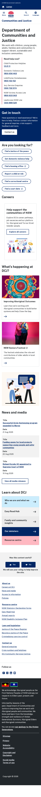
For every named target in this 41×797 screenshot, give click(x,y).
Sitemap (6, 736)
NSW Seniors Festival (16, 348)
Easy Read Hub (12, 511)
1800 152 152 (10, 81)
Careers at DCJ (8, 587)
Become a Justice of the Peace (15, 633)
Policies (5, 598)
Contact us (9, 132)
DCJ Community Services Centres (16, 654)
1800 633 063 (10, 95)
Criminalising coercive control (14, 636)
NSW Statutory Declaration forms (16, 608)
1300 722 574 (10, 88)
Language (35, 13)
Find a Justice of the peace (17, 151)
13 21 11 (7, 66)
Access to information (11, 594)
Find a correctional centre (16, 181)
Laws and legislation (11, 626)
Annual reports (8, 615)
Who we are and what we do (17, 501)
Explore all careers (17, 232)
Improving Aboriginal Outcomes (19, 301)
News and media (9, 591)
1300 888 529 (10, 103)
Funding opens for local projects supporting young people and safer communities (18, 445)
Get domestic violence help (17, 159)
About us (6, 583)
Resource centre (13, 540)
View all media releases (15, 481)
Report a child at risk (14, 174)
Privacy (6, 741)
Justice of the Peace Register (14, 629)
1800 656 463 (10, 73)
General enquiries (9, 647)
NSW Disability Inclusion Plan (14, 619)
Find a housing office (17, 166)
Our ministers (11, 531)
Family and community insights (16, 521)
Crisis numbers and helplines (14, 650)
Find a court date (15, 189)
